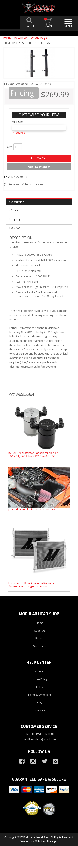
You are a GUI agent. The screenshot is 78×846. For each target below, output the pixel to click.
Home (7, 38)
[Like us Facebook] (20, 761)
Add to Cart (39, 158)
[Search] (29, 22)
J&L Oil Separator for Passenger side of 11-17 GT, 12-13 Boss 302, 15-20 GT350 (33, 454)
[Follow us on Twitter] (43, 761)
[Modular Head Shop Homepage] (39, 7)
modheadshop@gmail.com (40, 739)
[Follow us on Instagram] (31, 761)
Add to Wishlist (39, 166)
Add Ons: (18, 122)
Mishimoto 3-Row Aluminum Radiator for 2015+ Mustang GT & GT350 (31, 584)
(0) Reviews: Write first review (23, 184)
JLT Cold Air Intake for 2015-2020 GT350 (32, 509)
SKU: (7, 177)
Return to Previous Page (30, 38)
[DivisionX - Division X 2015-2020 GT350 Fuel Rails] (39, 64)
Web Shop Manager (46, 841)
